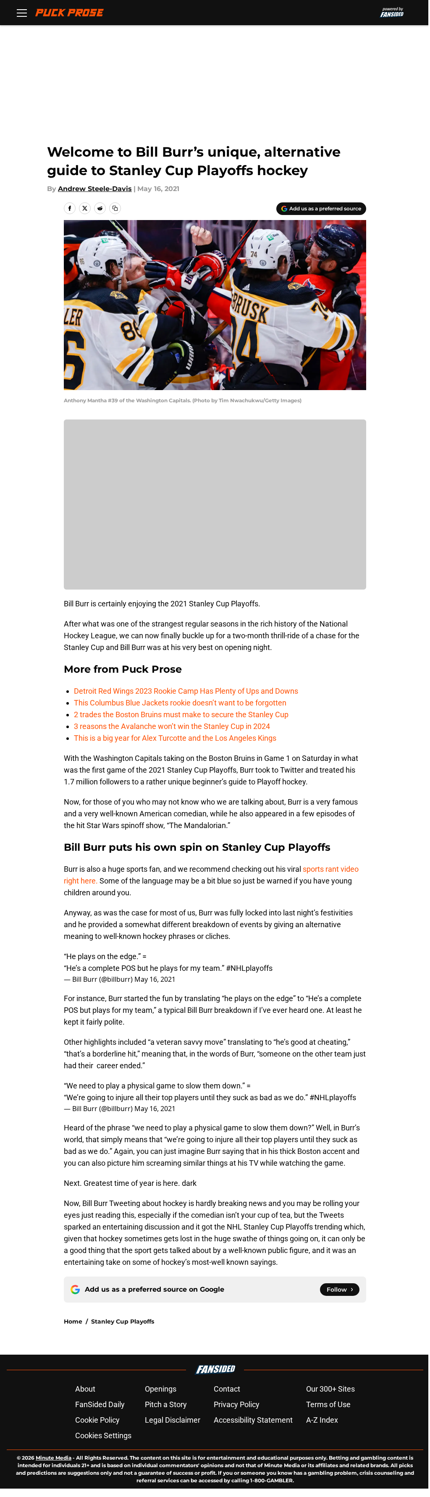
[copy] (115, 208)
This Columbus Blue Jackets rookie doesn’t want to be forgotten (180, 702)
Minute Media (53, 1458)
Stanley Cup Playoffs (122, 1321)
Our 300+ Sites (330, 1388)
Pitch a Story (166, 1404)
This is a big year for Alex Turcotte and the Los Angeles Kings (175, 738)
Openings (160, 1388)
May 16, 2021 (155, 979)
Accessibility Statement (253, 1420)
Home (73, 1321)
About (85, 1388)
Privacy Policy (237, 1404)
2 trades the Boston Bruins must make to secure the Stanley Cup (181, 714)
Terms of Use (328, 1404)
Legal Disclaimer (172, 1420)
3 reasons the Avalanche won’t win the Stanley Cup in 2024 (172, 726)
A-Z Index (322, 1420)
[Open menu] (22, 13)
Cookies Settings (103, 1435)
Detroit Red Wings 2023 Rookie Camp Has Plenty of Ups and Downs (186, 691)
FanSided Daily (100, 1404)
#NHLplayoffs (249, 968)
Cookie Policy (97, 1420)
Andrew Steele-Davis (95, 189)
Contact (227, 1388)
